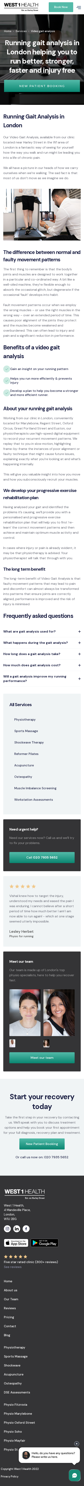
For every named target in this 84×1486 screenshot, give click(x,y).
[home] (24, 7)
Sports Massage (16, 1356)
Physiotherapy (14, 1347)
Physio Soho (13, 1432)
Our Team (11, 1299)
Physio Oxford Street (19, 1423)
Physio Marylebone (18, 1414)
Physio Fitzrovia (15, 1405)
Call (42, 857)
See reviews (13, 1267)
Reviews (10, 1308)
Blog (7, 1335)
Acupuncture (13, 1374)
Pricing (9, 1317)
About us (10, 1290)
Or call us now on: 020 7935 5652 (42, 1157)
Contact (10, 1326)
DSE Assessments (17, 1392)
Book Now (61, 7)
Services (21, 31)
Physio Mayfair (14, 1441)
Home (7, 31)
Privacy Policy (9, 1476)
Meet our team (42, 1058)
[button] (77, 7)
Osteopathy (13, 1383)
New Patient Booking (42, 1144)
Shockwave (12, 1365)
